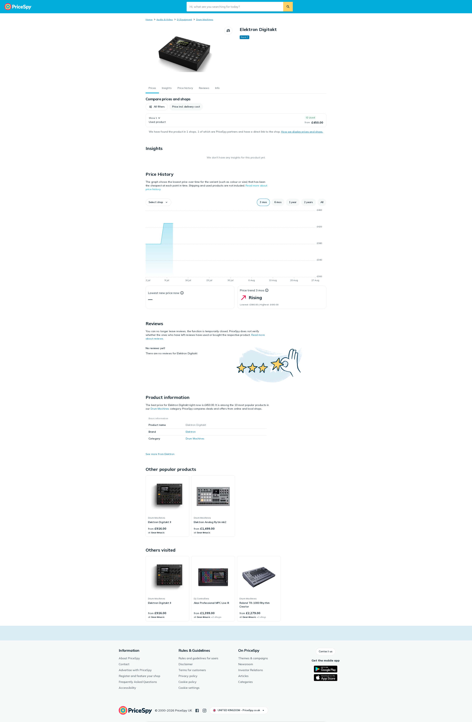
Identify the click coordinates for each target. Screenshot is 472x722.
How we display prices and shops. (302, 131)
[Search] (288, 6)
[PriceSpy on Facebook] (197, 710)
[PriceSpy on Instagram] (204, 710)
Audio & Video (165, 19)
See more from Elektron (160, 454)
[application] (236, 246)
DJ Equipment (184, 19)
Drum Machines (204, 19)
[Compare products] (228, 31)
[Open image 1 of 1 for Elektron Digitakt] (185, 54)
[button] (157, 106)
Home (149, 19)
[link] (167, 506)
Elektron (191, 431)
